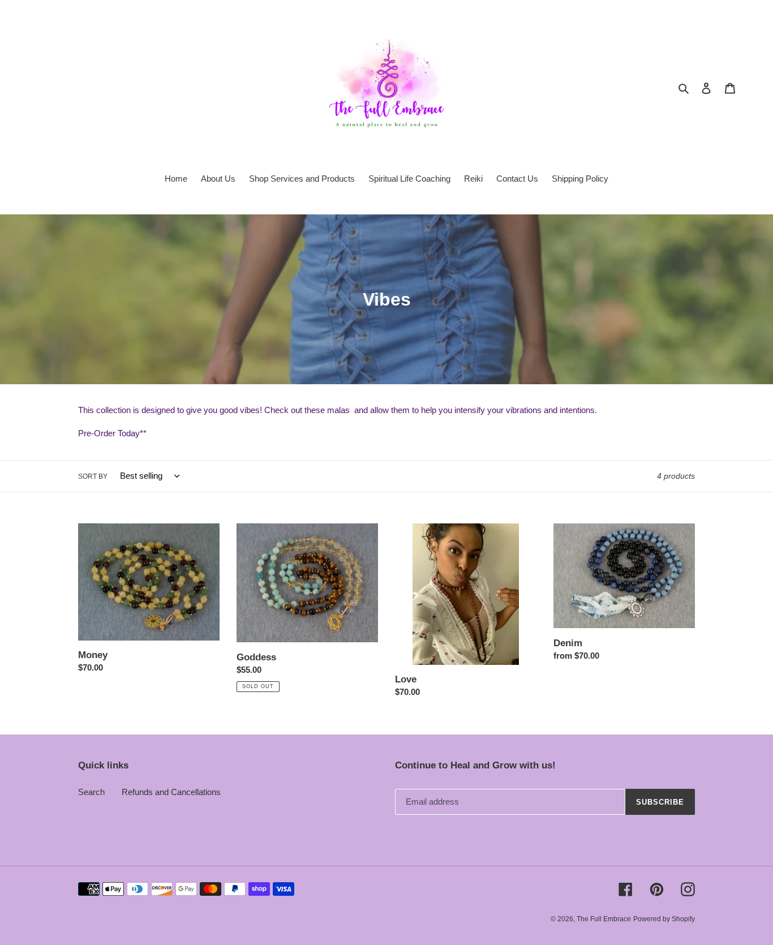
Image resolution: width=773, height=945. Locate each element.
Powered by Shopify (664, 919)
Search (91, 792)
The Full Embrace (604, 919)
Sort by (93, 476)
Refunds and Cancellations (171, 792)
